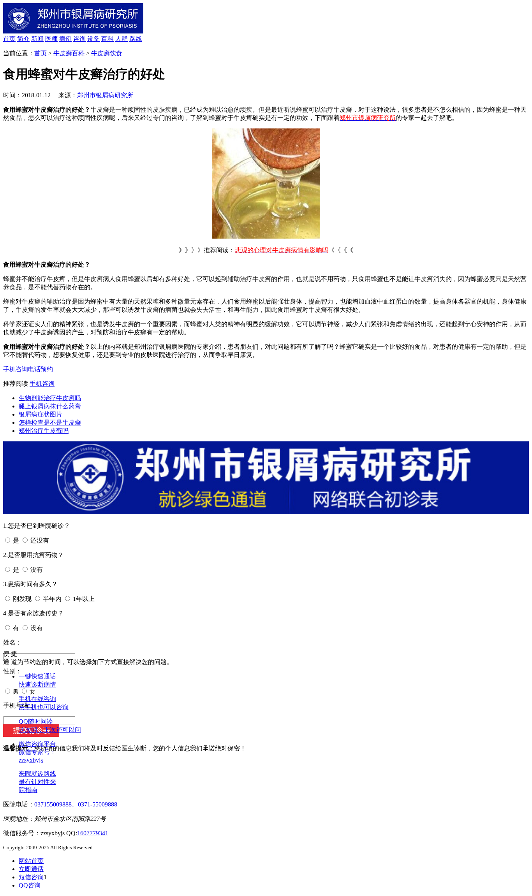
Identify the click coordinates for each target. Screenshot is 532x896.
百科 (107, 38)
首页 (9, 38)
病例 (65, 38)
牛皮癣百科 (69, 53)
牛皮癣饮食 (106, 53)
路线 (135, 38)
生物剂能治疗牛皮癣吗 (50, 398)
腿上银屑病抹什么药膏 (50, 406)
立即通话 (31, 869)
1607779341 (92, 833)
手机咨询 (15, 369)
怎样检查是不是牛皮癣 (50, 422)
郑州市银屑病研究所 (105, 95)
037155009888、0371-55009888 (75, 804)
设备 (93, 38)
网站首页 (31, 860)
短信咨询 (31, 877)
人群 (121, 38)
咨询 (79, 38)
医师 (51, 38)
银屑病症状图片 (40, 414)
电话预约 (40, 369)
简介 (23, 38)
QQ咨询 (30, 885)
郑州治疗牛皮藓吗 (44, 430)
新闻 (37, 38)
